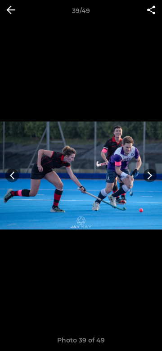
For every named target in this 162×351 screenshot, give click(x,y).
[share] (151, 10)
